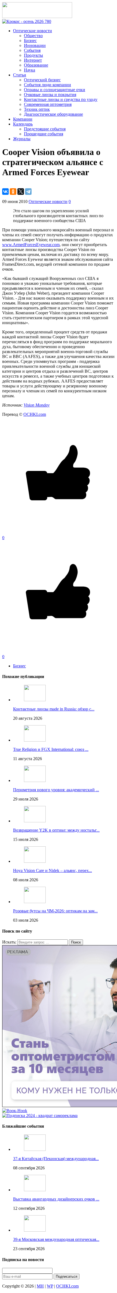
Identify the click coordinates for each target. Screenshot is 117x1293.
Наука (29, 70)
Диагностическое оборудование (53, 114)
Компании (22, 119)
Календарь (23, 124)
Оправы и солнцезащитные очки (54, 89)
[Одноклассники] (13, 191)
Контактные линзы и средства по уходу (60, 99)
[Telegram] (28, 191)
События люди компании (47, 84)
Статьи (19, 75)
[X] (20, 191)
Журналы (21, 138)
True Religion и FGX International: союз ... (50, 749)
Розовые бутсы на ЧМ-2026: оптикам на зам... (55, 911)
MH (40, 1286)
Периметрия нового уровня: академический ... (56, 789)
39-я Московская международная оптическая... (56, 1239)
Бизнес (30, 40)
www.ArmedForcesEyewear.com (31, 244)
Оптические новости (32, 30)
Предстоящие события (45, 129)
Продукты (33, 55)
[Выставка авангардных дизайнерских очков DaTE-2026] (35, 1189)
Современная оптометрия (48, 104)
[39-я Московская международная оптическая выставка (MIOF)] (35, 1230)
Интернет (33, 60)
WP (50, 1286)
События (32, 50)
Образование (36, 65)
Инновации (35, 45)
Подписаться (66, 1276)
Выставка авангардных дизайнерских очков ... (56, 1199)
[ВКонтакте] (5, 191)
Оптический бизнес (42, 79)
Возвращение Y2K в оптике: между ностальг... (56, 830)
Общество (33, 35)
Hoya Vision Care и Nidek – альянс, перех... (52, 870)
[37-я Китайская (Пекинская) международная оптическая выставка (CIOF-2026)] (35, 1149)
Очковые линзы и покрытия (50, 94)
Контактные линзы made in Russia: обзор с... (53, 709)
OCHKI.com (34, 414)
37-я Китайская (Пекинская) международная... (56, 1158)
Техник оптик (37, 109)
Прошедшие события (43, 134)
